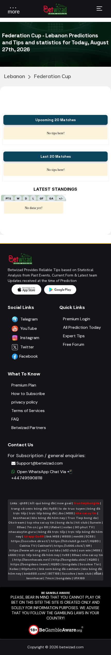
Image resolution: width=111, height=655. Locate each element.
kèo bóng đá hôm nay (48, 518)
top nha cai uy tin (40, 522)
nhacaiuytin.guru (22, 532)
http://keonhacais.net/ (32, 560)
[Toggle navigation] (99, 9)
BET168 (54, 574)
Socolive (68, 574)
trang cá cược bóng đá (29, 509)
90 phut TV (84, 527)
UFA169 (79, 578)
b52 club (69, 550)
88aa (21, 527)
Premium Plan (23, 385)
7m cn (32, 527)
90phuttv (29, 569)
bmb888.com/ (35, 574)
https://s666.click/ (69, 546)
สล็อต (97, 574)
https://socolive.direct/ (30, 541)
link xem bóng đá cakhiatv (59, 569)
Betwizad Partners (28, 427)
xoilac (68, 527)
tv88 (65, 555)
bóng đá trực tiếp (51, 532)
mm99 (78, 536)
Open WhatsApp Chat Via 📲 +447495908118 (41, 475)
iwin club (85, 574)
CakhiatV (44, 546)
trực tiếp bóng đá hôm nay (39, 555)
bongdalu (69, 564)
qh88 (23, 503)
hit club (81, 522)
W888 (66, 536)
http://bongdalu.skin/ (69, 560)
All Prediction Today (82, 327)
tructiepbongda (86, 503)
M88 (69, 513)
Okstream (16, 522)
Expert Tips (74, 336)
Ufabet (55, 527)
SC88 (89, 536)
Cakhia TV (27, 546)
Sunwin (95, 522)
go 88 (43, 527)
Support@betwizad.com (40, 463)
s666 (12, 555)
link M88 (52, 536)
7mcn (49, 578)
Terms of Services (28, 410)
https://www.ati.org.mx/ (28, 550)
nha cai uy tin (86, 513)
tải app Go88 (34, 536)
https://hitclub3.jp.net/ (69, 541)
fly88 (53, 509)
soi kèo (55, 550)
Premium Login (76, 319)
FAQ (15, 419)
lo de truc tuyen (72, 509)
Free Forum (73, 344)
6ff (88, 546)
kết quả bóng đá (42, 503)
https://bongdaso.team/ (29, 564)
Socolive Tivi (89, 564)
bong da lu (65, 522)
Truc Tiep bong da (82, 518)
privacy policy (24, 402)
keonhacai (21, 518)
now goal (64, 503)
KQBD (94, 541)
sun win (85, 550)
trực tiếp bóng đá (43, 513)
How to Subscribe (28, 393)
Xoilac (14, 569)
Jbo (61, 513)
